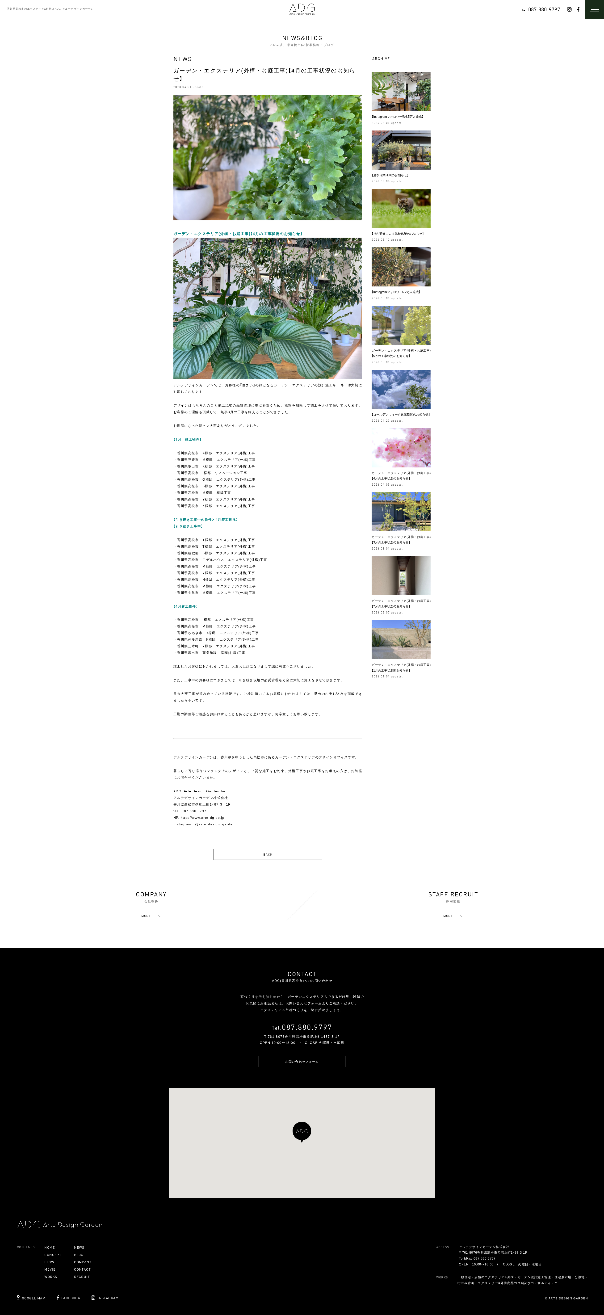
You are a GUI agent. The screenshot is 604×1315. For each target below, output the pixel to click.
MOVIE (49, 1269)
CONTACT (82, 1269)
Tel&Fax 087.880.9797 (477, 1258)
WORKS (50, 1276)
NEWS (79, 1247)
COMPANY (82, 1262)
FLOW (49, 1262)
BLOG (79, 1254)
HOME (49, 1247)
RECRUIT (82, 1276)
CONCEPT (52, 1254)
